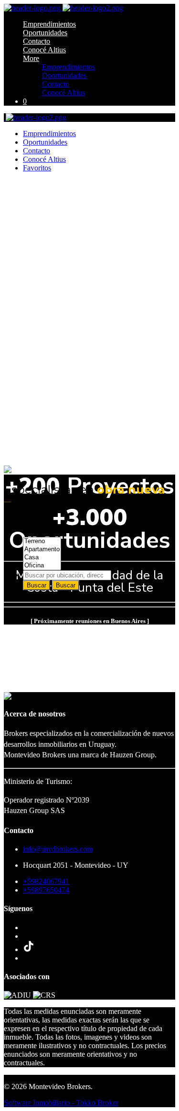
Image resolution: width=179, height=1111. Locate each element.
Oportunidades (45, 33)
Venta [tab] (31, 525)
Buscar (36, 585)
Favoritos (37, 168)
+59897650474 (46, 890)
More (31, 58)
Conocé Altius (44, 50)
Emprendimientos (49, 24)
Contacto (36, 41)
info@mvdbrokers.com (58, 849)
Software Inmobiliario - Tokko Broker (61, 1103)
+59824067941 (46, 881)
